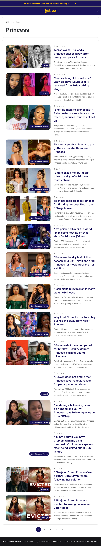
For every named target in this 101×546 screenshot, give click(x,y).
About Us (57, 541)
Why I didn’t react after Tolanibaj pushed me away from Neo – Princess (74, 321)
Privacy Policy (92, 541)
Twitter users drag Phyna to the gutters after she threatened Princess (74, 148)
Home (10, 22)
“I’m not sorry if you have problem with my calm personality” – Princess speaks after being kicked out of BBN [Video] (73, 444)
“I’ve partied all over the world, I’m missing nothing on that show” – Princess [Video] (73, 232)
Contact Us (67, 541)
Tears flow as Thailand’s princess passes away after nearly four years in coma (71, 53)
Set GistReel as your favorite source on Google (48, 3)
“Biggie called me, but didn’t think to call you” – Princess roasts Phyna (71, 176)
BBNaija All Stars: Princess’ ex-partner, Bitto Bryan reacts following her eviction (73, 476)
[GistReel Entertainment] (50, 11)
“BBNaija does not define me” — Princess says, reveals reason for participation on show (74, 380)
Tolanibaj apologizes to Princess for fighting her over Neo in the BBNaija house (74, 204)
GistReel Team (79, 541)
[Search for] (97, 12)
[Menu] (3, 12)
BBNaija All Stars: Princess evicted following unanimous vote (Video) (72, 504)
